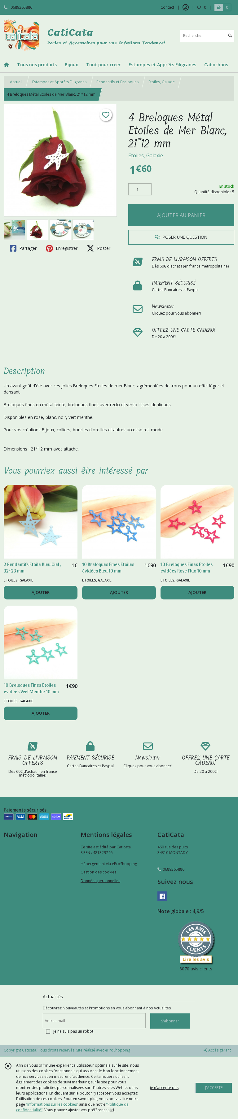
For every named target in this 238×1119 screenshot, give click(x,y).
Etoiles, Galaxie (161, 82)
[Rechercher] (230, 36)
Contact (167, 7)
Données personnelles (100, 880)
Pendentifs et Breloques (117, 82)
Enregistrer (66, 248)
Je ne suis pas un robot (73, 1031)
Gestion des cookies (98, 872)
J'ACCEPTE (214, 1087)
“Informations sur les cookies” (52, 1104)
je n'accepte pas (164, 1087)
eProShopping (117, 1050)
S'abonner (170, 1021)
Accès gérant (219, 1050)
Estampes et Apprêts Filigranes (59, 82)
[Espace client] (186, 7)
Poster (103, 248)
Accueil (16, 82)
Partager (27, 248)
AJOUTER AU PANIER (181, 215)
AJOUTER (41, 592)
